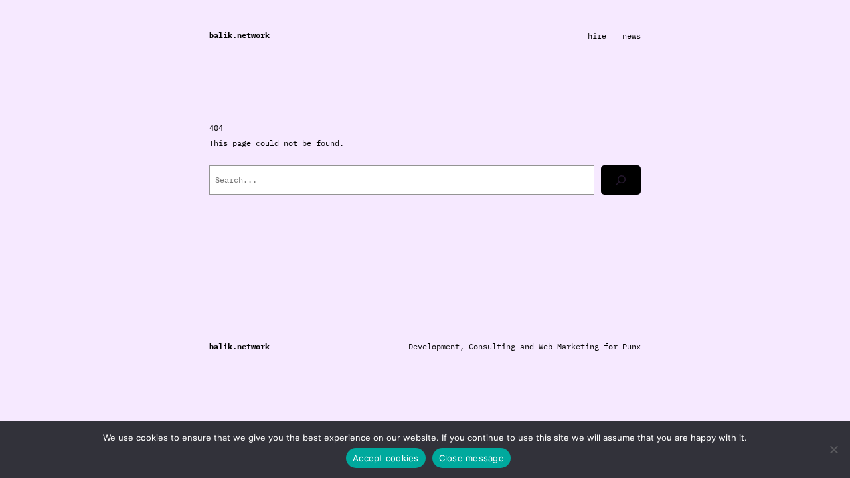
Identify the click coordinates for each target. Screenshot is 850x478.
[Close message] (833, 449)
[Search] (621, 180)
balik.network (239, 35)
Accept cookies (386, 458)
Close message (471, 458)
